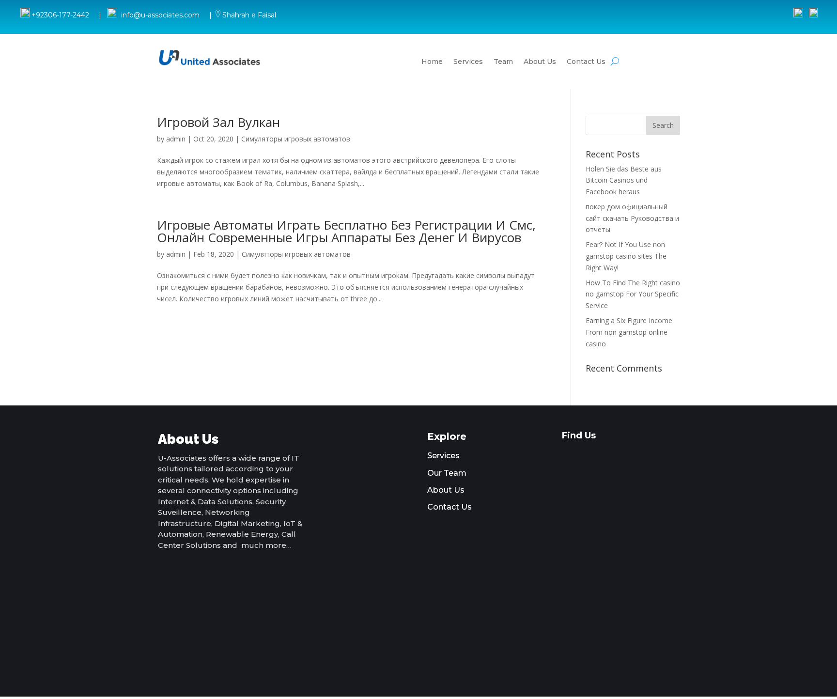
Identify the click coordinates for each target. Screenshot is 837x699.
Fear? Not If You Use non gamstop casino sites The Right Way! (626, 256)
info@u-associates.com (160, 15)
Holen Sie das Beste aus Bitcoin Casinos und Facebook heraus (624, 180)
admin (176, 138)
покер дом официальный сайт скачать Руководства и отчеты (632, 218)
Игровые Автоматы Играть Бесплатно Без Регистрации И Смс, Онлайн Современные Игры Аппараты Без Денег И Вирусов (346, 231)
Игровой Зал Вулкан (218, 122)
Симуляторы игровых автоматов (295, 138)
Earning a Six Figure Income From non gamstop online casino (629, 332)
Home (432, 61)
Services (468, 61)
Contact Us (586, 61)
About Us (540, 61)
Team (503, 61)
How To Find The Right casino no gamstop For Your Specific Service (633, 294)
